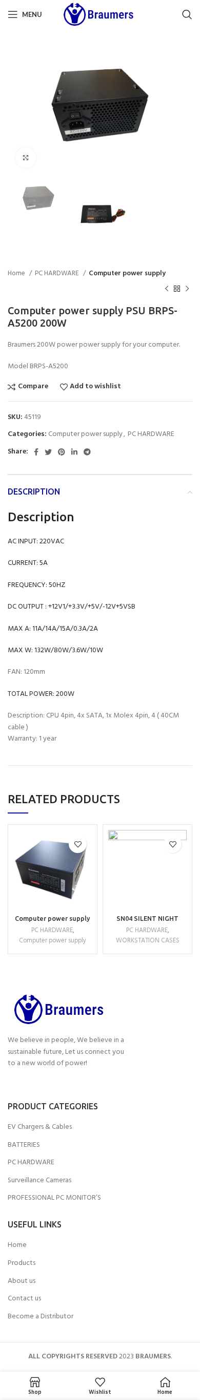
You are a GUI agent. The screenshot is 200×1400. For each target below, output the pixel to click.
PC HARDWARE (58, 273)
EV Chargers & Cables (40, 1127)
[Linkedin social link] (74, 452)
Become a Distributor (40, 1317)
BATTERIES (24, 1145)
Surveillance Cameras (39, 1181)
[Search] (187, 14)
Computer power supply (127, 273)
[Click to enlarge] (25, 157)
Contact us (24, 1299)
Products (21, 1263)
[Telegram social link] (87, 452)
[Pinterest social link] (61, 452)
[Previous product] (167, 289)
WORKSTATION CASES (147, 941)
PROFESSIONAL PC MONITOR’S (54, 1198)
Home (17, 273)
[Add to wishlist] (78, 844)
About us (21, 1281)
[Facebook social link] (36, 452)
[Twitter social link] (48, 452)
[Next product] (187, 289)
